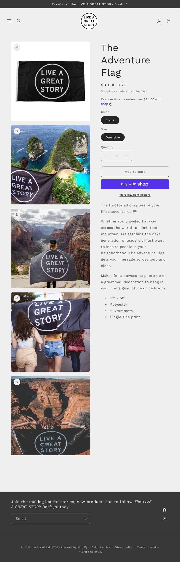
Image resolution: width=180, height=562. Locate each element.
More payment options (135, 194)
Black (110, 120)
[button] (9, 21)
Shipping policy (92, 551)
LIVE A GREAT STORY (46, 547)
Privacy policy (123, 547)
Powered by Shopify (74, 547)
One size (113, 137)
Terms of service (148, 547)
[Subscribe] (85, 519)
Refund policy (101, 547)
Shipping (107, 91)
